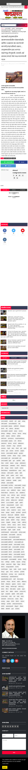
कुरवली (24, 512)
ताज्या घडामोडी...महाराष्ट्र (19, 554)
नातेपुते (2, 564)
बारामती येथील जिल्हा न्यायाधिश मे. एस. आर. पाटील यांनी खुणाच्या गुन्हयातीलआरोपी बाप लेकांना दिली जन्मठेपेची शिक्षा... (17, 326)
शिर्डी (21, 473)
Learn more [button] (5, 763)
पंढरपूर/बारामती (9, 566)
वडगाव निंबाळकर (13, 423)
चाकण (19, 524)
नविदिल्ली (13, 490)
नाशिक (18, 436)
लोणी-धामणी (10, 473)
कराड (21, 475)
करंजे (17, 475)
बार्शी (14, 579)
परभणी (16, 468)
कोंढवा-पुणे (10, 515)
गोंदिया (23, 478)
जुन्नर (19, 480)
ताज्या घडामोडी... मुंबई (6, 460)
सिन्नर (21, 606)
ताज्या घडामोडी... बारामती (6, 431)
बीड (19, 423)
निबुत (19, 564)
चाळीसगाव (8, 480)
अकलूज (3, 446)
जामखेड (14, 480)
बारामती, (2, 65)
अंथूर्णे (16, 502)
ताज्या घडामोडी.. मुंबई (6, 547)
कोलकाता (24, 517)
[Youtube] (17, 1)
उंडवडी (17, 505)
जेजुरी (8, 448)
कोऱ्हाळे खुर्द (3, 517)
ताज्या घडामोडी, (22, 63)
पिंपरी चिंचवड (4, 470)
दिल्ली (2, 428)
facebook (22, 189)
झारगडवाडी (3, 529)
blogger (5, 189)
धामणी (2, 436)
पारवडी (24, 569)
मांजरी (2, 586)
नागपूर (24, 433)
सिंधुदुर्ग (16, 606)
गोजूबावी (8, 522)
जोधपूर (19, 527)
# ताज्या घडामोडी (7, 158)
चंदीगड (9, 524)
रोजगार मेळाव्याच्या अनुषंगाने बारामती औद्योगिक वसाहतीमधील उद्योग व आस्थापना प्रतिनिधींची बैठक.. (16, 342)
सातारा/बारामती (9, 606)
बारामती (13, 28)
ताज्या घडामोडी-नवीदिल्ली (7, 542)
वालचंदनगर (11, 438)
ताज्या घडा (19, 534)
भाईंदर (18, 581)
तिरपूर (24, 559)
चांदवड (14, 524)
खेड (13, 478)
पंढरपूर (6, 468)
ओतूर (7, 507)
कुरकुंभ (22, 450)
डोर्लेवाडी (3, 483)
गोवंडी (19, 522)
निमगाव (23, 564)
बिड (17, 492)
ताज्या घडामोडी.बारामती (19, 557)
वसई (18, 596)
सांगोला (7, 500)
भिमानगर (24, 581)
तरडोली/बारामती (5, 532)
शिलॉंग (17, 601)
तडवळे (18, 529)
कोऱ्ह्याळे (18, 517)
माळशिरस (3, 455)
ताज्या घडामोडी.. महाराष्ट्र (6, 426)
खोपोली (12, 520)
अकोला (12, 475)
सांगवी (7, 463)
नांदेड (13, 448)
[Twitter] (13, 1)
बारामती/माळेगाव (14, 576)
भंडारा (20, 470)
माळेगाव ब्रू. (21, 586)
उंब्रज (21, 505)
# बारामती (13, 158)
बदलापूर (11, 574)
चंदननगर (3, 524)
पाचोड (15, 569)
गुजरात (2, 522)
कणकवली (12, 507)
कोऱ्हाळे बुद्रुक (11, 517)
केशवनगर (3, 515)
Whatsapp (9, 162)
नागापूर (23, 562)
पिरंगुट (2, 571)
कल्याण (9, 455)
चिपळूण (3, 527)
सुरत (13, 608)
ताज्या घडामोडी (7, 28)
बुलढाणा (21, 453)
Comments (22, 358)
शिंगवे (12, 601)
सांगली (14, 443)
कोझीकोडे (17, 515)
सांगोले (2, 606)
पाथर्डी (19, 569)
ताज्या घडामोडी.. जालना (19, 544)
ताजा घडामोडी (4, 534)
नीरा (2, 468)
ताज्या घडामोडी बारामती (14, 537)
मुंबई (19, 421)
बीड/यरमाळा (20, 579)
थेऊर (2, 562)
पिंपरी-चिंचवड (4, 492)
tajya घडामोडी (10, 502)
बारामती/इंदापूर (4, 576)
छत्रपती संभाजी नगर (11, 527)
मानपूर (7, 586)
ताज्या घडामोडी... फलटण (6, 487)
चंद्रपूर (19, 455)
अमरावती (19, 446)
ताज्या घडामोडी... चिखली (6, 549)
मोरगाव (9, 443)
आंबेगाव (11, 428)
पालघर (21, 468)
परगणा (16, 566)
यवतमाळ (9, 446)
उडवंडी (2, 507)
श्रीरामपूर (3, 603)
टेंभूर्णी (9, 529)
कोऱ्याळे (22, 515)
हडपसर (11, 450)
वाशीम (16, 473)
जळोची (24, 455)
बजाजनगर (12, 492)
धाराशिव (13, 562)
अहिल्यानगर (22, 463)
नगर (8, 490)
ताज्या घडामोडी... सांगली (19, 552)
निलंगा (2, 566)
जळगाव (14, 433)
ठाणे (15, 441)
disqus (14, 189)
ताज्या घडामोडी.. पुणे (5, 458)
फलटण (20, 431)
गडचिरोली (18, 478)
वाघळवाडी (3, 599)
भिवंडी (2, 584)
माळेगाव (13, 436)
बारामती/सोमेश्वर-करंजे (6, 579)
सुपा (7, 450)
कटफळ (17, 450)
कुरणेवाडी (18, 512)
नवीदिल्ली (16, 426)
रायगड (7, 497)
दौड (7, 428)
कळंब (19, 510)
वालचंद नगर (11, 599)
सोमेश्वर (2, 475)
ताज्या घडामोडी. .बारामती (6, 544)
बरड (16, 574)
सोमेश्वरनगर (21, 443)
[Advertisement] (14, 262)
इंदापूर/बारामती (10, 505)
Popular (14, 358)
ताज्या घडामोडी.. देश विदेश (7, 485)
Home (2, 28)
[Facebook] (10, 1)
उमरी (25, 448)
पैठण (11, 571)
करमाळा (3, 510)
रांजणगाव (23, 495)
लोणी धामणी (4, 423)
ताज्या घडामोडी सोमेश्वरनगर (19, 539)
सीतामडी (8, 608)
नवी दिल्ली (3, 438)
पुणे (15, 421)
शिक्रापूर (22, 497)
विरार (21, 599)
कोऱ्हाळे (9, 478)
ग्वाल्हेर (2, 480)
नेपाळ (19, 490)
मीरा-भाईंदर (13, 589)
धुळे (14, 460)
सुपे (21, 448)
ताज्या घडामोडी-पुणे (19, 542)
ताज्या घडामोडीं (4, 559)
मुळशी (2, 591)
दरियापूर (7, 562)
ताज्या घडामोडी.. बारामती (12, 453)
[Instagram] (15, 1)
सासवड (11, 463)
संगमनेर (9, 603)
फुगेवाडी (22, 571)
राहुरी (2, 594)
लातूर (14, 446)
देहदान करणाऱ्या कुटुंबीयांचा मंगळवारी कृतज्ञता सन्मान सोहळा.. (17, 347)
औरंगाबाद (17, 428)
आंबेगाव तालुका (4, 465)
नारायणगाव (8, 564)
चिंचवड (24, 524)
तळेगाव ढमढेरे (14, 532)
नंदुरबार (18, 562)
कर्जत (8, 510)
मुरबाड (18, 589)
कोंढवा (14, 455)
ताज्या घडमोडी (12, 534)
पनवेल (23, 490)
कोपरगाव (3, 478)
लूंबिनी (13, 594)
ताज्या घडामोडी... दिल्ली (6, 552)
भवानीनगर (22, 492)
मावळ (2, 589)
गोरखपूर (14, 522)
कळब (23, 510)
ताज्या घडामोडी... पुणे (16, 458)
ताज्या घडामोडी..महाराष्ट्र (6, 557)
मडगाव (19, 584)
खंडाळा (2, 520)
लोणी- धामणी (20, 594)
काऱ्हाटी (12, 512)
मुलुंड (23, 589)
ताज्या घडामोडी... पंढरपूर (20, 485)
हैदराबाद (17, 608)
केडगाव (3, 453)
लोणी (23, 460)
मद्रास (24, 584)
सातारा (15, 431)
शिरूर (2, 463)
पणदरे (11, 468)
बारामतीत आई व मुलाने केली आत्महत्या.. (17, 311)
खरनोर (7, 520)
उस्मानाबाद (12, 465)
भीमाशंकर (8, 584)
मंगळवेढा (3, 495)
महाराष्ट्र (8, 436)
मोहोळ (11, 591)
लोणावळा (3, 473)
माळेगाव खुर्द (14, 586)
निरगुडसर (22, 426)
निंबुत (14, 564)
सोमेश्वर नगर (14, 500)
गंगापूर (17, 520)
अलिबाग (3, 505)
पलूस (10, 569)
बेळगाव (13, 581)
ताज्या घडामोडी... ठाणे (18, 549)
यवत (24, 470)
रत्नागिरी (18, 460)
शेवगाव (22, 601)
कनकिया (19, 507)
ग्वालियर (24, 522)
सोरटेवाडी (21, 500)
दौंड (23, 487)
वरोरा (10, 596)
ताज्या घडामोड (4, 537)
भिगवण (19, 441)
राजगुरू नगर (22, 591)
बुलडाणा (3, 581)
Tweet (9, 165)
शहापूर (8, 601)
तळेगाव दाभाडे (22, 532)
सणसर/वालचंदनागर (17, 603)
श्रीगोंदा (2, 500)
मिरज (7, 589)
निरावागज (23, 465)
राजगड (2, 497)
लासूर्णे (12, 497)
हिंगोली (3, 502)
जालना (2, 450)
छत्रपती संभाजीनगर (19, 438)
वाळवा (16, 599)
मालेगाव (13, 495)
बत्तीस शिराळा (4, 574)
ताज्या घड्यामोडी (12, 559)
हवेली (7, 475)
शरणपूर (3, 601)
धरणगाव (3, 490)
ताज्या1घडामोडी (17, 487)
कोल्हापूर (9, 433)
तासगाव (20, 559)
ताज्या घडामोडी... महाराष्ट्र (6, 441)
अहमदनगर (3, 443)
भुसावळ (14, 584)
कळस (2, 512)
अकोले (21, 502)
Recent (5, 358)
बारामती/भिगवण (13, 470)
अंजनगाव (3, 448)
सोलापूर (3, 433)
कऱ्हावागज (13, 510)
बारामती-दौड (21, 574)
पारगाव (19, 433)
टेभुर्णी (14, 529)
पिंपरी (17, 448)
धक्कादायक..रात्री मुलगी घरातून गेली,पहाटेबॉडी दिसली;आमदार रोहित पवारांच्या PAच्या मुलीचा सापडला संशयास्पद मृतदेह (16, 319)
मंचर (8, 495)
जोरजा (24, 527)
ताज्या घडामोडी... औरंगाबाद (18, 547)
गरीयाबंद (23, 520)
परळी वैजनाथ (4, 569)
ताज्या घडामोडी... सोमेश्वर (6, 554)
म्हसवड (16, 591)
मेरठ (7, 591)
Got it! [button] (4, 767)
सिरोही (2, 608)
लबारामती (7, 594)
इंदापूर (23, 421)
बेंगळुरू (8, 581)
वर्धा (14, 596)
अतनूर (16, 463)
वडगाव (17, 497)
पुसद (7, 571)
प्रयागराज (16, 571)
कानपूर (7, 512)
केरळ (18, 465)
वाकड (22, 596)
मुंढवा (18, 495)
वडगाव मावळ (4, 596)
